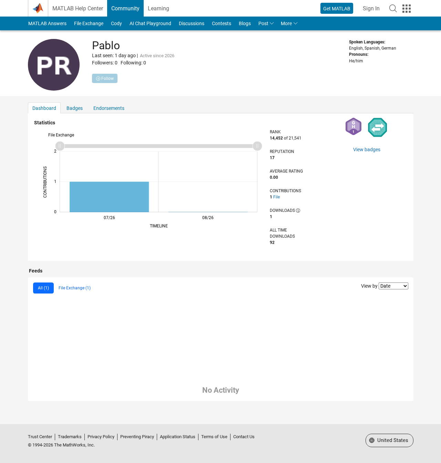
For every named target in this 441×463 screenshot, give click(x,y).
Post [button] (263, 23)
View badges (366, 149)
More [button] (286, 23)
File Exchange (88, 23)
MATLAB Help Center (77, 8)
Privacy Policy (101, 436)
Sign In (371, 8)
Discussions (191, 23)
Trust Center (40, 436)
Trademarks (70, 436)
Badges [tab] (74, 108)
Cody (116, 23)
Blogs (245, 23)
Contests (221, 23)
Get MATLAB (336, 8)
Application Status (177, 436)
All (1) (43, 288)
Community (125, 8)
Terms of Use (214, 436)
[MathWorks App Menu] (406, 8)
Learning (158, 8)
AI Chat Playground (150, 23)
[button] (393, 8)
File (276, 197)
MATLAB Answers (47, 23)
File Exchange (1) (75, 288)
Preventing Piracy (137, 436)
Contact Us (244, 436)
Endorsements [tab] (108, 108)
